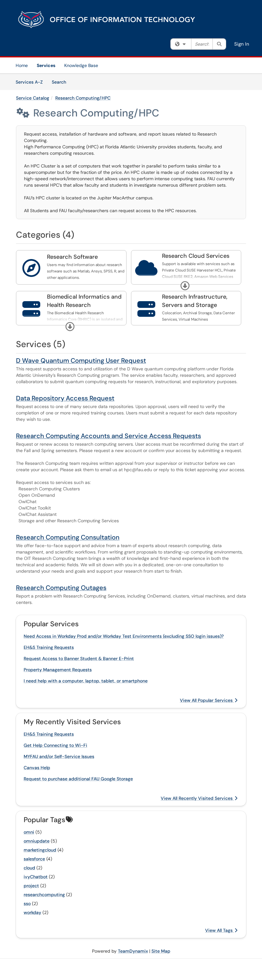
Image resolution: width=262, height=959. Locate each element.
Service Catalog (32, 98)
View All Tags (219, 930)
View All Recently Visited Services (197, 798)
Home (22, 65)
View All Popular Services (207, 700)
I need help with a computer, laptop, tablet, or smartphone (86, 681)
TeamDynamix (133, 951)
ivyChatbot (36, 877)
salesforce (34, 859)
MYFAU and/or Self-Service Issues (59, 756)
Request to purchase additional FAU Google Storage (78, 779)
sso (27, 903)
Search (61, 82)
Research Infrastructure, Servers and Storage (194, 301)
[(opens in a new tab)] (107, 19)
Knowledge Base (81, 65)
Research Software (72, 257)
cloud (29, 868)
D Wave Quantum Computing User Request (81, 360)
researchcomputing (44, 894)
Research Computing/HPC (83, 98)
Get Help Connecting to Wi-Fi (55, 745)
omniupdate (37, 841)
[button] (185, 286)
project (31, 885)
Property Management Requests (58, 670)
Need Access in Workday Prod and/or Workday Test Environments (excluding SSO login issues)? (124, 636)
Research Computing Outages (61, 588)
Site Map (160, 951)
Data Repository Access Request (65, 398)
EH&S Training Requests (49, 647)
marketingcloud (40, 850)
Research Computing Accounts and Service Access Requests (108, 436)
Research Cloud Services (195, 256)
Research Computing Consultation (67, 537)
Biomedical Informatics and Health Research (84, 301)
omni (29, 832)
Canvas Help (37, 767)
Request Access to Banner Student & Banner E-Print (79, 658)
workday (32, 912)
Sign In (241, 44)
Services (46, 65)
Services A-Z (29, 82)
